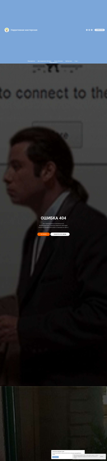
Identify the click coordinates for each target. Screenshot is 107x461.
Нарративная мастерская (24, 30)
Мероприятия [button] (31, 61)
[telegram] (92, 30)
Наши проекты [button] (54, 62)
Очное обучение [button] (58, 61)
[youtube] (89, 30)
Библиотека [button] (69, 61)
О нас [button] (76, 61)
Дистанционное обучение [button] (45, 61)
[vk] (87, 30)
